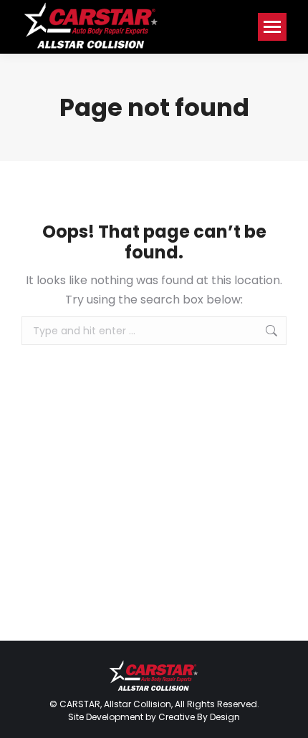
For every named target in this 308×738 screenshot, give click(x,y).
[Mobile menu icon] (272, 27)
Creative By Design (199, 717)
